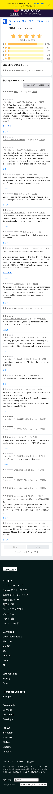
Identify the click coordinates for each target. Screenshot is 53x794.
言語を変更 (7, 780)
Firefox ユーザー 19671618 (14, 337)
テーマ (24, 14)
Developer (8, 719)
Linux (5, 660)
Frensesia (18, 389)
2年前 (41, 70)
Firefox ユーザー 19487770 (14, 480)
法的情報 (30, 762)
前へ (15, 547)
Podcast (7, 751)
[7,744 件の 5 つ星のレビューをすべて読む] (25, 44)
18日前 (40, 470)
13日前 (39, 389)
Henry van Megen (21, 248)
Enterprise (8, 696)
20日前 (43, 488)
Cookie (20, 762)
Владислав (18, 470)
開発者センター (11, 599)
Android (7, 655)
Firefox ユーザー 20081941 (14, 456)
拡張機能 (14, 14)
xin (15, 437)
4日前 (35, 284)
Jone (16, 92)
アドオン (7, 580)
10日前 (43, 318)
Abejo (16, 174)
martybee (18, 232)
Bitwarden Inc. (24, 28)
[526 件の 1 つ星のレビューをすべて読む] (25, 58)
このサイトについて (13, 585)
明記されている (13, 766)
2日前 (41, 139)
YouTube (7, 737)
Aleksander (18, 308)
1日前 (34, 92)
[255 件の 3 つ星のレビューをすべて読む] (25, 51)
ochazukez (18, 496)
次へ (38, 547)
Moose (17, 375)
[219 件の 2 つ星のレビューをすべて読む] (25, 55)
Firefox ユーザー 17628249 (14, 318)
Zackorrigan (19, 523)
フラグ (5, 132)
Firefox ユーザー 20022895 (14, 419)
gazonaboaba (20, 488)
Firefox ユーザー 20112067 (14, 212)
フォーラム (8, 613)
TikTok (6, 742)
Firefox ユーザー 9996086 (14, 102)
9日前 (40, 308)
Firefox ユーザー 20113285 (14, 139)
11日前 (42, 337)
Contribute (8, 714)
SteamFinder (19, 70)
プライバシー (8, 762)
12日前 (36, 375)
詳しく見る (7, 126)
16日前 (33, 437)
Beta (5, 683)
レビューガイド (11, 623)
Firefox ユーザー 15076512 (14, 359)
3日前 (38, 232)
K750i (16, 284)
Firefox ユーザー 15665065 (14, 150)
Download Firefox (12, 636)
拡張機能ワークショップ (15, 594)
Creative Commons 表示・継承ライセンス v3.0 (27, 769)
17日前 (42, 456)
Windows (7, 641)
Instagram (8, 732)
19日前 (43, 480)
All (4, 665)
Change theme (9, 784)
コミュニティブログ (13, 609)
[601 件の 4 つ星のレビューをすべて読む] (25, 48)
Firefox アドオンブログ (15, 590)
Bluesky (7, 747)
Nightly (6, 678)
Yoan (16, 194)
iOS (4, 651)
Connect (7, 709)
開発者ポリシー (11, 604)
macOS (6, 646)
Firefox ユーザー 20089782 (14, 429)
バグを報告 (8, 618)
